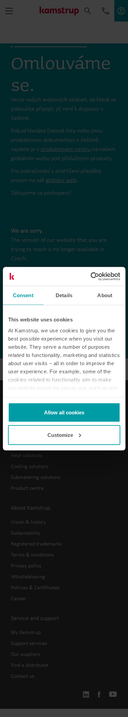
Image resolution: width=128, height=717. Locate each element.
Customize (60, 435)
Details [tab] (64, 295)
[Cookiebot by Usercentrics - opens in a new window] (91, 276)
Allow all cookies (64, 412)
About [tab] (104, 295)
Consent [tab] (23, 295)
